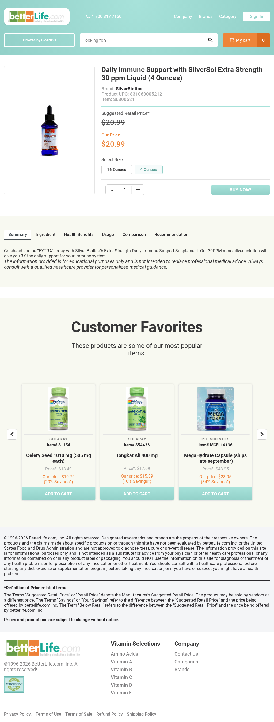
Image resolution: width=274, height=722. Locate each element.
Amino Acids (124, 654)
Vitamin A (121, 661)
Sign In (256, 16)
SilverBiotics (129, 88)
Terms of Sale (78, 714)
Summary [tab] (17, 234)
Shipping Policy (141, 714)
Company (183, 16)
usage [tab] (108, 234)
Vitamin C (121, 677)
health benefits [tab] (78, 234)
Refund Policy (109, 714)
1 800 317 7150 (106, 16)
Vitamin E (121, 693)
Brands (205, 16)
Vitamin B (121, 669)
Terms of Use (48, 714)
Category (228, 16)
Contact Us (186, 654)
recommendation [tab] (171, 234)
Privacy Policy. (18, 714)
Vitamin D (121, 685)
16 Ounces (116, 169)
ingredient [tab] (45, 234)
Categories (186, 661)
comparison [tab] (134, 234)
